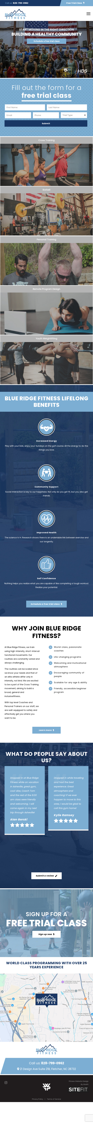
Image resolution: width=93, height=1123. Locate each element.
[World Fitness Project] (46, 1086)
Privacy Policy (37, 1099)
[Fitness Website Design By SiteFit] (78, 1089)
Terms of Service (54, 1099)
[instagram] (6, 1083)
